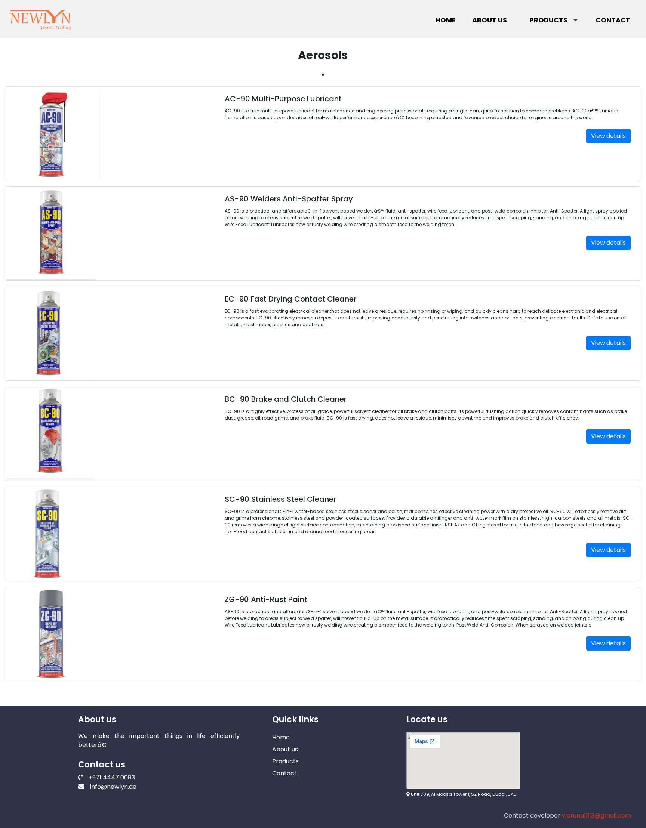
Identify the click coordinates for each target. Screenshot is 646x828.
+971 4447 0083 (112, 777)
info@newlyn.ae (113, 786)
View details (608, 136)
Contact (613, 20)
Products (548, 20)
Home (446, 20)
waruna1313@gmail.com (596, 815)
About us (489, 20)
